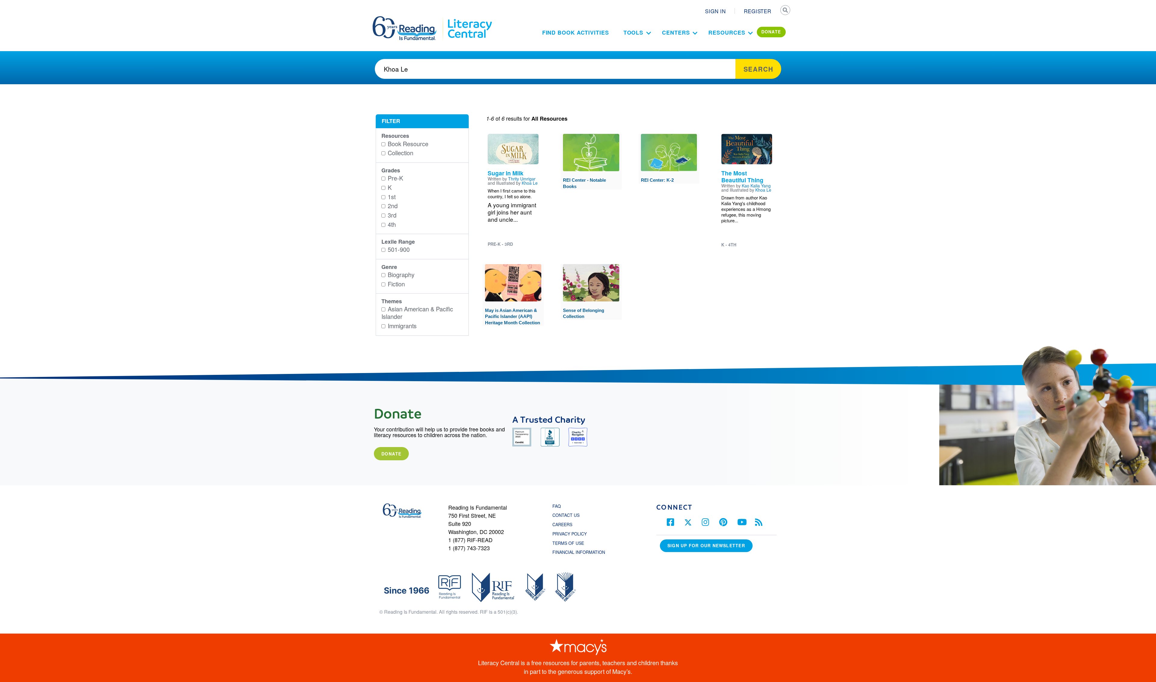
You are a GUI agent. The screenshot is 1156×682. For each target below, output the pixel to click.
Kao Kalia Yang (756, 186)
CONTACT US (567, 515)
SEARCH (784, 10)
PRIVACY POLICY (569, 534)
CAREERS (562, 524)
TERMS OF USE (571, 543)
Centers (676, 32)
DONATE (771, 32)
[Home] (408, 19)
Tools (633, 32)
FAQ (556, 506)
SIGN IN (715, 11)
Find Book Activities (575, 32)
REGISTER (757, 11)
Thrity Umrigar (522, 179)
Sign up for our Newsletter (706, 545)
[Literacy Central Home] (469, 19)
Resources (726, 32)
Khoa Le (530, 183)
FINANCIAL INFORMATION (578, 552)
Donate (391, 454)
